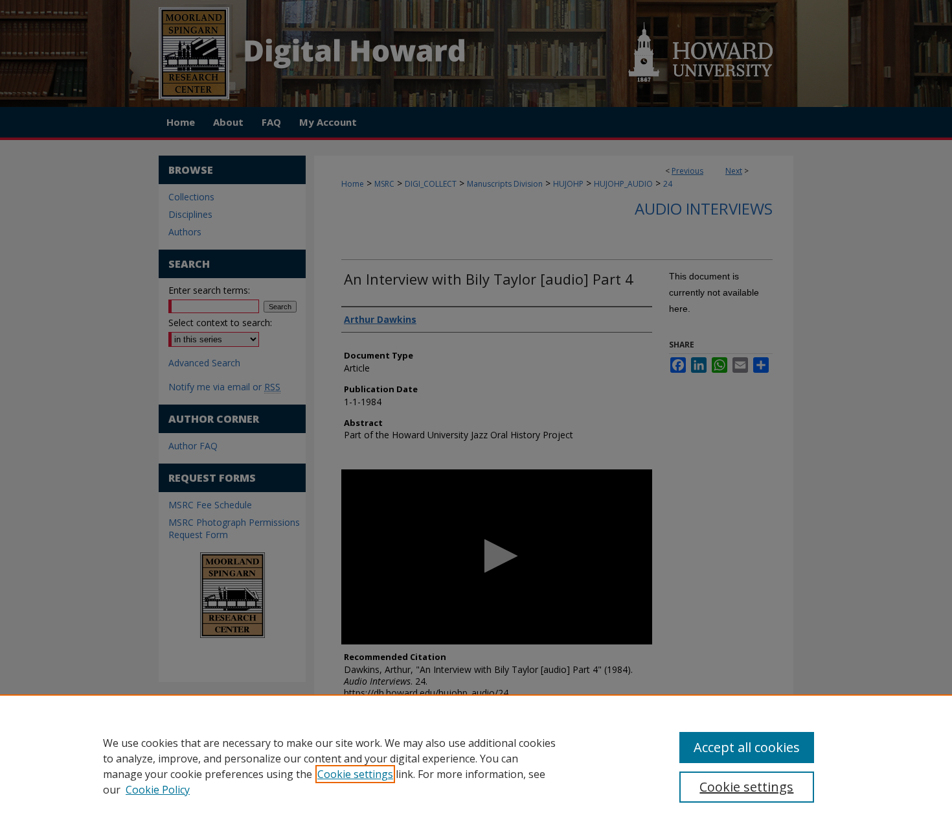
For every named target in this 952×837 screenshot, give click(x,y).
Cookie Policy (158, 790)
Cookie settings (355, 774)
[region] (476, 765)
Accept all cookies (747, 747)
